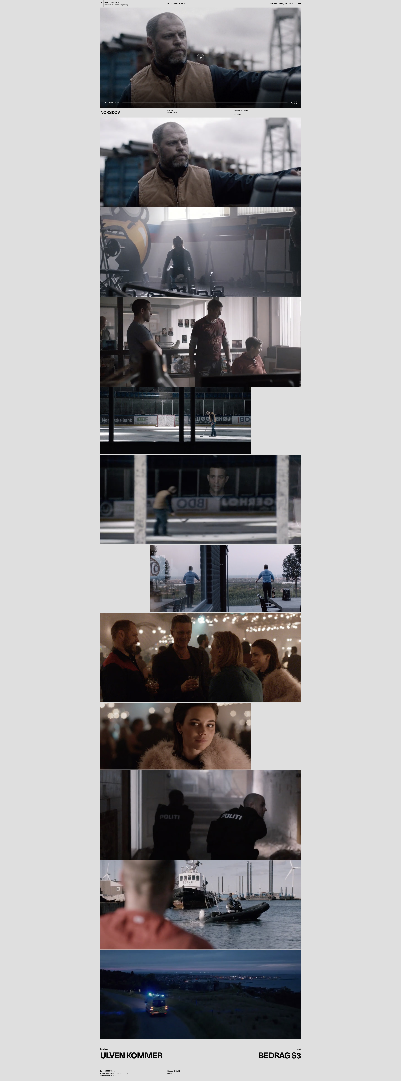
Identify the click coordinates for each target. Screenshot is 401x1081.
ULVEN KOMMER (131, 1055)
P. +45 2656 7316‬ (107, 1071)
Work (169, 3)
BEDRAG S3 (279, 1055)
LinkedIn (273, 3)
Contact (182, 3)
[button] (298, 3)
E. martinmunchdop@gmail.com (114, 1073)
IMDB (291, 3)
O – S (169, 1073)
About (175, 3)
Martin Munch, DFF (112, 2)
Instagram (283, 3)
